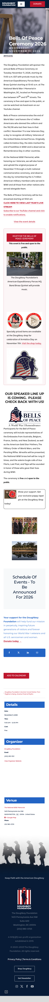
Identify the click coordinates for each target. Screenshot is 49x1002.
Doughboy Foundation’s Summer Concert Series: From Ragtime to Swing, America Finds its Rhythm (22, 693)
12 (19, 523)
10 (13, 523)
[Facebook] (9, 653)
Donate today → (13, 641)
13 (21, 523)
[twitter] (21, 986)
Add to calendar (16, 676)
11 (16, 523)
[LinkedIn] (28, 653)
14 (24, 523)
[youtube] (32, 986)
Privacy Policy (14, 959)
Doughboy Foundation (12, 749)
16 (30, 523)
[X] (18, 653)
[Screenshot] (24, 313)
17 (32, 523)
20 (23, 528)
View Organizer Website (12, 761)
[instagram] (16, 986)
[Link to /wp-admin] (6, 992)
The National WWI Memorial (14, 807)
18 (35, 523)
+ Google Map (11, 817)
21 (26, 528)
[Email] (37, 653)
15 (27, 523)
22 (28, 528)
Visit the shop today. (32, 343)
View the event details (24, 222)
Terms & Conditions (32, 959)
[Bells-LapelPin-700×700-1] (24, 349)
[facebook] (27, 986)
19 (20, 528)
